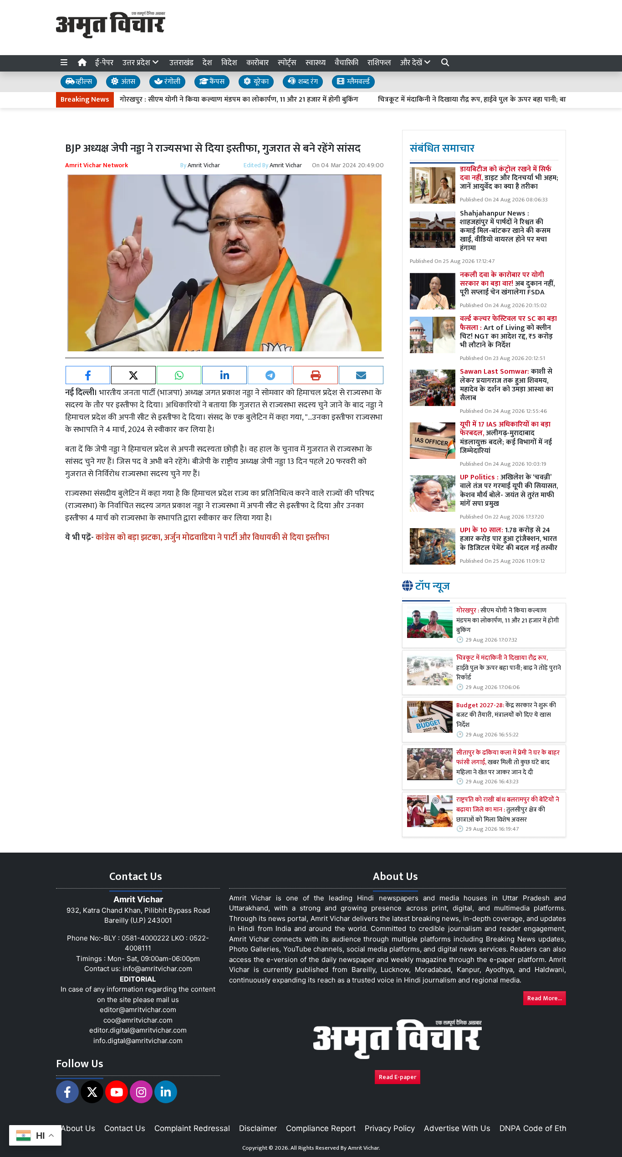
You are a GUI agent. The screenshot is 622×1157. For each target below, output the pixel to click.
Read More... (544, 998)
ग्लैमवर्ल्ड (357, 82)
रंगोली (171, 82)
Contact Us (124, 1128)
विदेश (229, 63)
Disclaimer (258, 1128)
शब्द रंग (307, 82)
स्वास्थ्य (316, 63)
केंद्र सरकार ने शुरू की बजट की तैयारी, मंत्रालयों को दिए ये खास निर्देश (506, 715)
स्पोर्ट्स (287, 63)
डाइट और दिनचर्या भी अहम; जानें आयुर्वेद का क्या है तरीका (509, 178)
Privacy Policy (390, 1128)
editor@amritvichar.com (138, 1009)
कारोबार (257, 63)
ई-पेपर (104, 63)
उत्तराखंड (181, 63)
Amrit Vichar (204, 165)
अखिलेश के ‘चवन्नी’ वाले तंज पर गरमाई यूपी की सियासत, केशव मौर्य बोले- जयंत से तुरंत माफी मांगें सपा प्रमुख (509, 490)
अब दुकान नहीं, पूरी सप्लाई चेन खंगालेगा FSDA (507, 283)
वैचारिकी (346, 63)
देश (207, 63)
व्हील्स (83, 82)
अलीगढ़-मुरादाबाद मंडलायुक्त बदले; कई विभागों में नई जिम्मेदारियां (506, 437)
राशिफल (379, 63)
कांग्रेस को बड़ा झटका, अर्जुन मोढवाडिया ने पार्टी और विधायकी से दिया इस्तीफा (212, 538)
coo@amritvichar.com (138, 1020)
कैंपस (216, 82)
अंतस (127, 82)
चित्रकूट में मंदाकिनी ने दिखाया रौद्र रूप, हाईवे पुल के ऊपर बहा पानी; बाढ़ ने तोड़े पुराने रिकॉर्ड (470, 99)
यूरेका (260, 82)
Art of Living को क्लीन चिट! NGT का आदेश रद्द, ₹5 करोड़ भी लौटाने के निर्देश (508, 332)
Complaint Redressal (192, 1128)
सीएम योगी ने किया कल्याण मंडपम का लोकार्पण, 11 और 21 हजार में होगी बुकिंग (507, 621)
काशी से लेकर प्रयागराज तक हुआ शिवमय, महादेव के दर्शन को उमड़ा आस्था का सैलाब (506, 384)
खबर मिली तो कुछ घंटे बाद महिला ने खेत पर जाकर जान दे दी (508, 763)
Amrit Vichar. (364, 1148)
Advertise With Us (457, 1128)
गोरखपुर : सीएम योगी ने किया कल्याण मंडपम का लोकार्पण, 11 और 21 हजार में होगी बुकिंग (210, 99)
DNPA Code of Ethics (538, 1128)
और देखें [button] (412, 63)
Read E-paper (397, 1077)
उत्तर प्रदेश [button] (137, 63)
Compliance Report (321, 1128)
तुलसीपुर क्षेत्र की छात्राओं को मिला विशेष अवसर (507, 810)
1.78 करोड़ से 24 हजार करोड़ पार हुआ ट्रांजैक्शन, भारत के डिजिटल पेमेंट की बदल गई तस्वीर (508, 539)
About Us (78, 1128)
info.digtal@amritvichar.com (138, 1040)
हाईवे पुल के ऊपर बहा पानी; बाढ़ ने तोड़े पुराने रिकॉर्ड (508, 668)
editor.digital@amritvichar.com (138, 1030)
